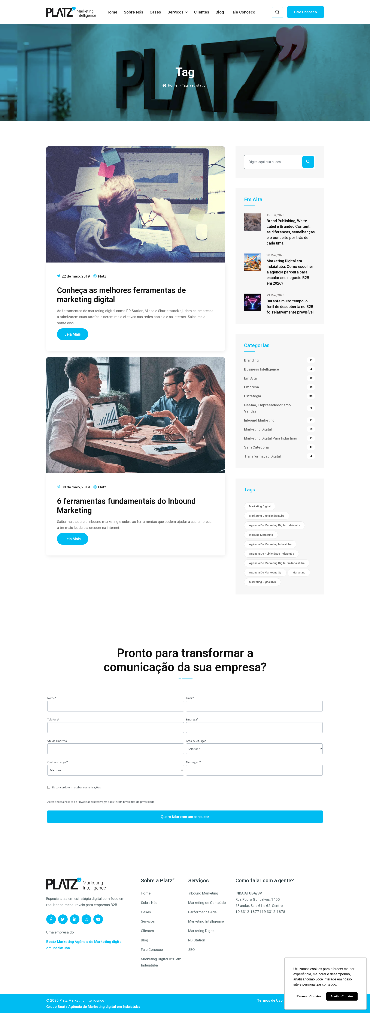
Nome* (51, 698)
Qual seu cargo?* (57, 762)
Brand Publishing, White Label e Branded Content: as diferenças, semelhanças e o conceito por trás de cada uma (291, 232)
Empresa (278, 387)
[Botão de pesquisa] (277, 12)
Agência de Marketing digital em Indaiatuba (104, 1006)
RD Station (196, 940)
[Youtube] (98, 919)
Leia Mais (72, 334)
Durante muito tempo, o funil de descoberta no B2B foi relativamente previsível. (290, 306)
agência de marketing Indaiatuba (270, 544)
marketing (298, 572)
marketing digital (259, 506)
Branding (278, 360)
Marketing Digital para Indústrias (278, 438)
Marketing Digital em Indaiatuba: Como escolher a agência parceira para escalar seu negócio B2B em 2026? (290, 272)
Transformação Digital (278, 456)
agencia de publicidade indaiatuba (271, 553)
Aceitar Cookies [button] (342, 996)
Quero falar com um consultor (185, 816)
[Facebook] (51, 919)
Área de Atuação (196, 741)
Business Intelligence (278, 369)
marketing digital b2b (262, 582)
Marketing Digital (278, 429)
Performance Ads (202, 912)
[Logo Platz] (76, 883)
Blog (220, 12)
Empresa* (192, 719)
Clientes (201, 12)
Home (111, 12)
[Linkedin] (74, 919)
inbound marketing (261, 534)
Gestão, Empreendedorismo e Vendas (278, 408)
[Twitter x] (63, 919)
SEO (191, 949)
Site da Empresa (57, 741)
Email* (190, 698)
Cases (155, 12)
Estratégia (278, 396)
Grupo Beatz (56, 1006)
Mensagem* (193, 762)
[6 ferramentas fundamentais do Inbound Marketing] (135, 415)
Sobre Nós (133, 12)
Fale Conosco (242, 12)
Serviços (175, 12)
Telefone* (53, 719)
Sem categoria (278, 447)
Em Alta (278, 378)
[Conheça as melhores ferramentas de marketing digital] (135, 204)
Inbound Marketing (278, 420)
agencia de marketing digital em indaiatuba (276, 563)
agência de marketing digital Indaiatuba (274, 525)
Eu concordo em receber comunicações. (76, 787)
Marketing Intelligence (206, 921)
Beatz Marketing (60, 941)
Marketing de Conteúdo (207, 902)
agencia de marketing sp (265, 572)
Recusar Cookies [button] (309, 996)
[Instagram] (86, 919)
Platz (101, 276)
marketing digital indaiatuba (266, 515)
